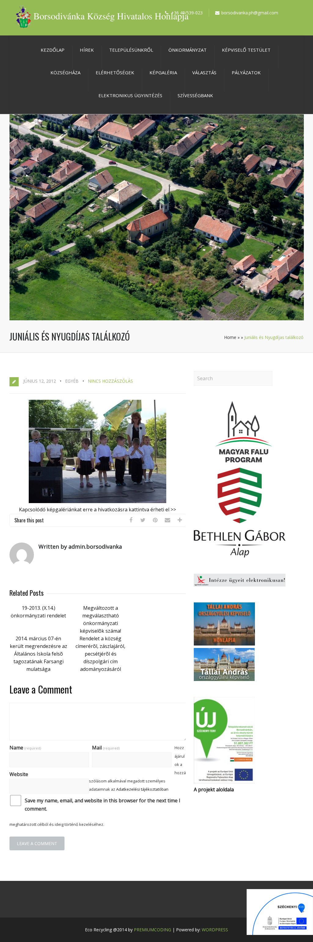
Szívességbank (195, 95)
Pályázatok (246, 72)
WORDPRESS (215, 930)
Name (25, 747)
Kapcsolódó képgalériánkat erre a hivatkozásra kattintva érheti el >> (97, 509)
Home (230, 337)
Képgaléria (163, 72)
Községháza (65, 72)
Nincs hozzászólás (110, 381)
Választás (204, 72)
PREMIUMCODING (152, 930)
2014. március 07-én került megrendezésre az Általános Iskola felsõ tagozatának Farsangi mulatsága (38, 653)
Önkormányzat (187, 50)
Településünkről (131, 50)
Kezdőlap (52, 50)
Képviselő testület (246, 50)
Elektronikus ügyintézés (130, 95)
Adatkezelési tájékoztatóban (142, 789)
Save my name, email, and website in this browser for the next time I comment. (102, 804)
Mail (106, 747)
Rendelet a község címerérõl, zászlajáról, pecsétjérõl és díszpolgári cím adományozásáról (100, 653)
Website (18, 774)
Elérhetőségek (115, 72)
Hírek (87, 50)
